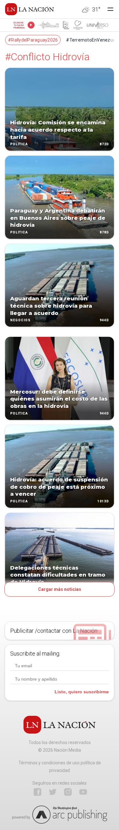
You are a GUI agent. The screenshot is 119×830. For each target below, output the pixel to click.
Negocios (20, 320)
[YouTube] (83, 792)
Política (19, 144)
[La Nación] (29, 9)
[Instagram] (68, 792)
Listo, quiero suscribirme (82, 691)
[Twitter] (53, 792)
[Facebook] (37, 792)
